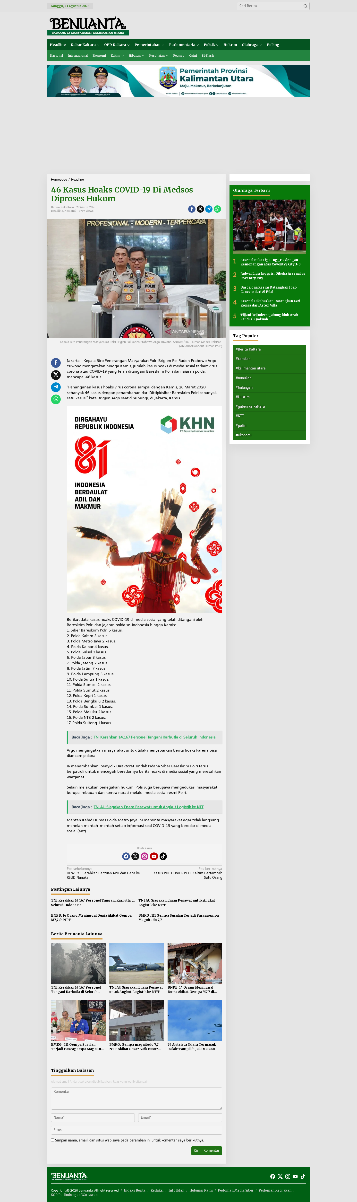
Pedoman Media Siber (236, 1190)
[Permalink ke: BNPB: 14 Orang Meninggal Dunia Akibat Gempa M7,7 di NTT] (195, 963)
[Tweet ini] (200, 209)
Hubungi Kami (201, 1190)
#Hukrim (243, 397)
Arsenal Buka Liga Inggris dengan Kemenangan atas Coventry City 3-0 (270, 262)
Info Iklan (176, 1190)
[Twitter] (135, 856)
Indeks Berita (134, 1190)
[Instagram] (144, 856)
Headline (57, 210)
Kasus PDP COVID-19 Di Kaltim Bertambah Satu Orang (187, 873)
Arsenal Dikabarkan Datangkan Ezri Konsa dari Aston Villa (270, 303)
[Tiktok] (163, 856)
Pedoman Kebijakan (275, 1190)
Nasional (70, 210)
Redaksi (157, 1190)
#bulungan (244, 388)
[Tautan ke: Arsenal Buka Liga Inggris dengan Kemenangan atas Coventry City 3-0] (269, 227)
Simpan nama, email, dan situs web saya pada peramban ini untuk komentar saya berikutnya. (129, 1140)
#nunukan (243, 378)
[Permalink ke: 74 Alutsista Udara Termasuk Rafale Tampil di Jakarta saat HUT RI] (195, 1020)
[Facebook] (126, 856)
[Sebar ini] (192, 209)
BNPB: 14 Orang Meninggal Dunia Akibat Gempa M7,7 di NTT (91, 917)
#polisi (241, 426)
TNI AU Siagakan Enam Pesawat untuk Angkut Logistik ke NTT (176, 902)
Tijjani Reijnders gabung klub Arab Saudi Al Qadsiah (269, 317)
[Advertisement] (178, 137)
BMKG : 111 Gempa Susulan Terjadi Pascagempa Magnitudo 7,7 (178, 917)
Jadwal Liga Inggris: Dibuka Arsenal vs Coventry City (272, 276)
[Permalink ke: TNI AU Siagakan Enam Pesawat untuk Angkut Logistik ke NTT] (136, 963)
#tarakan (243, 359)
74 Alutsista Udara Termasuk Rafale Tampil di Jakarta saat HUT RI (192, 1047)
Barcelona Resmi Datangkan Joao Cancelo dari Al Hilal (268, 289)
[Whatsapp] (217, 209)
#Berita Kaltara (248, 349)
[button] (305, 6)
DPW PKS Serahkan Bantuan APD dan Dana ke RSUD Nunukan (103, 873)
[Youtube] (154, 856)
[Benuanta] (88, 25)
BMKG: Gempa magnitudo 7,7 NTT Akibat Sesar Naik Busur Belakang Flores (134, 1047)
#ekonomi (244, 435)
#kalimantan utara (251, 368)
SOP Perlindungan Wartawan (74, 1195)
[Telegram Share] (208, 209)
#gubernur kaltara (250, 406)
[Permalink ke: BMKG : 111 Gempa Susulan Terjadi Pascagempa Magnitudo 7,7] (78, 1020)
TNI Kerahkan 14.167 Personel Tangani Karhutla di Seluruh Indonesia (93, 902)
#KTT (240, 416)
